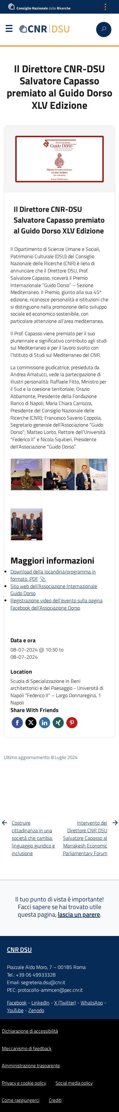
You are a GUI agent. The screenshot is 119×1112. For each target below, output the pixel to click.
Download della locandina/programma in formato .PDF (53, 575)
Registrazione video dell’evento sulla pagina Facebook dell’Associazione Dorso (56, 604)
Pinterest (71, 722)
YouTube (15, 1010)
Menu (9, 30)
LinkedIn (40, 1002)
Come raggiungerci (20, 1100)
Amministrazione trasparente (31, 1065)
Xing (58, 722)
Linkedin (44, 722)
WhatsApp (92, 1002)
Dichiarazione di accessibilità (30, 1031)
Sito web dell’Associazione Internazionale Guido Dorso (53, 589)
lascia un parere (79, 914)
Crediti (55, 1100)
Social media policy (74, 1083)
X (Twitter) (65, 1002)
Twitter (30, 722)
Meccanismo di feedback (26, 1048)
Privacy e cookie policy (24, 1083)
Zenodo (36, 1010)
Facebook (17, 722)
